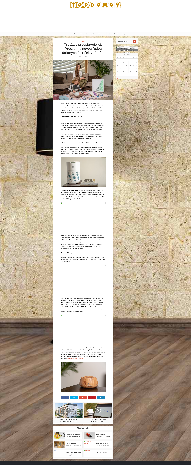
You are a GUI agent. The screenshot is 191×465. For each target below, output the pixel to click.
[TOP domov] (95, 4)
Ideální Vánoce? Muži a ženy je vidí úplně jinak (102, 444)
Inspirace (93, 34)
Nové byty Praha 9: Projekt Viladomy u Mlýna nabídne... (73, 454)
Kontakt (54, 463)
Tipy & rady (101, 34)
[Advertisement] (95, 20)
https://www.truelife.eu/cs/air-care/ (76, 358)
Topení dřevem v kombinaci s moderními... (73, 444)
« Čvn (117, 78)
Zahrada (75, 34)
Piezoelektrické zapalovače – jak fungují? (103, 435)
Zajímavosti (111, 34)
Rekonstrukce (84, 34)
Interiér (68, 34)
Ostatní (119, 34)
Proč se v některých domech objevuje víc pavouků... (126, 50)
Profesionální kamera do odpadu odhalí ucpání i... (73, 435)
